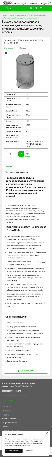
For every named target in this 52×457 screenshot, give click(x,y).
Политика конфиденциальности (14, 396)
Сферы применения (9, 423)
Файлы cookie (7, 401)
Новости (5, 415)
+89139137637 (8, 4)
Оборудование (21, 15)
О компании (6, 407)
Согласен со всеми (13, 451)
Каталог (11, 15)
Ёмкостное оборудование (37, 15)
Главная (4, 15)
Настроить (29, 451)
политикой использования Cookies (17, 441)
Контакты (6, 411)
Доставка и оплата (9, 419)
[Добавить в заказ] (21, 154)
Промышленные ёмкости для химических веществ (21, 18)
